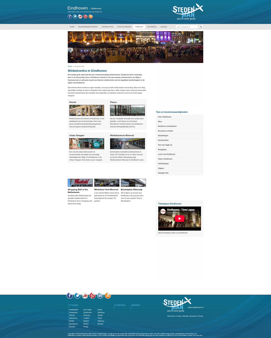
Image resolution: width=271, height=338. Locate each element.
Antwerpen (73, 313)
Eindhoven (87, 313)
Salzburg (101, 313)
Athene (72, 315)
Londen (86, 318)
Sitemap (185, 316)
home (70, 66)
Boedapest (73, 324)
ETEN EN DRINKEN (124, 27)
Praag (85, 327)
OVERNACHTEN (107, 27)
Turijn (100, 318)
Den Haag (87, 310)
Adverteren (171, 316)
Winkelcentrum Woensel (122, 135)
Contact (179, 316)
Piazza (113, 102)
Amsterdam (73, 310)
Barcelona (73, 318)
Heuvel (72, 102)
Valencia (101, 321)
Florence (86, 315)
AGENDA (163, 27)
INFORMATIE (152, 27)
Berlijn (71, 321)
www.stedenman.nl (195, 307)
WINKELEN (139, 27)
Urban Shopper (76, 135)
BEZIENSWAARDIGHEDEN (88, 27)
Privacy (200, 316)
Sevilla (100, 315)
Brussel (72, 327)
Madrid (86, 321)
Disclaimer (193, 316)
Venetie (100, 324)
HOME (72, 27)
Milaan (86, 324)
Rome (100, 310)
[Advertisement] (107, 170)
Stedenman (96, 8)
